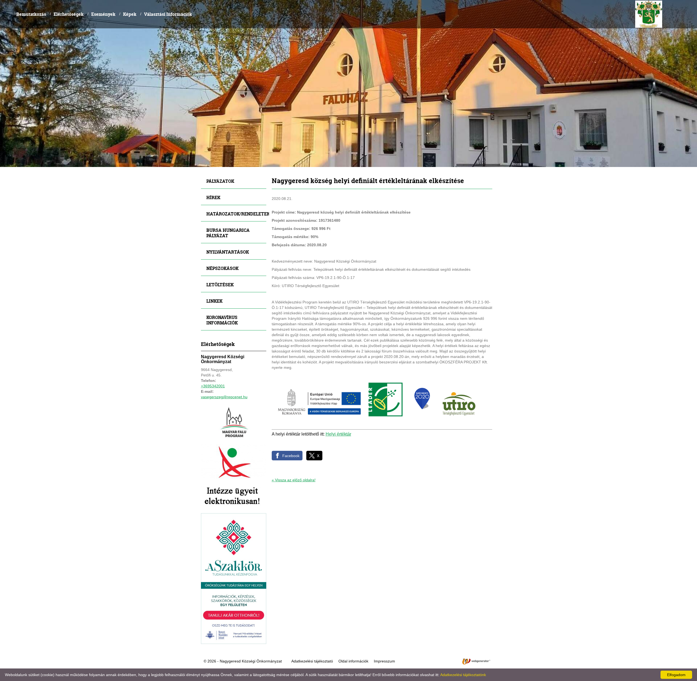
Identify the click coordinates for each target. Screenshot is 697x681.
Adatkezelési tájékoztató (312, 661)
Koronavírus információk (222, 320)
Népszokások (222, 268)
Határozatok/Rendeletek (236, 214)
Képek (129, 14)
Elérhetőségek (69, 14)
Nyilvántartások (227, 252)
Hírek (213, 197)
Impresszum (384, 661)
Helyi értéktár (338, 434)
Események (103, 14)
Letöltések (220, 284)
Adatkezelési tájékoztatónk (463, 675)
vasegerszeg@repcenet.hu (224, 397)
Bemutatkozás (31, 14)
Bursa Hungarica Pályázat (228, 232)
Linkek (214, 301)
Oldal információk (353, 661)
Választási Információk (168, 14)
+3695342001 (213, 386)
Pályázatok (220, 181)
